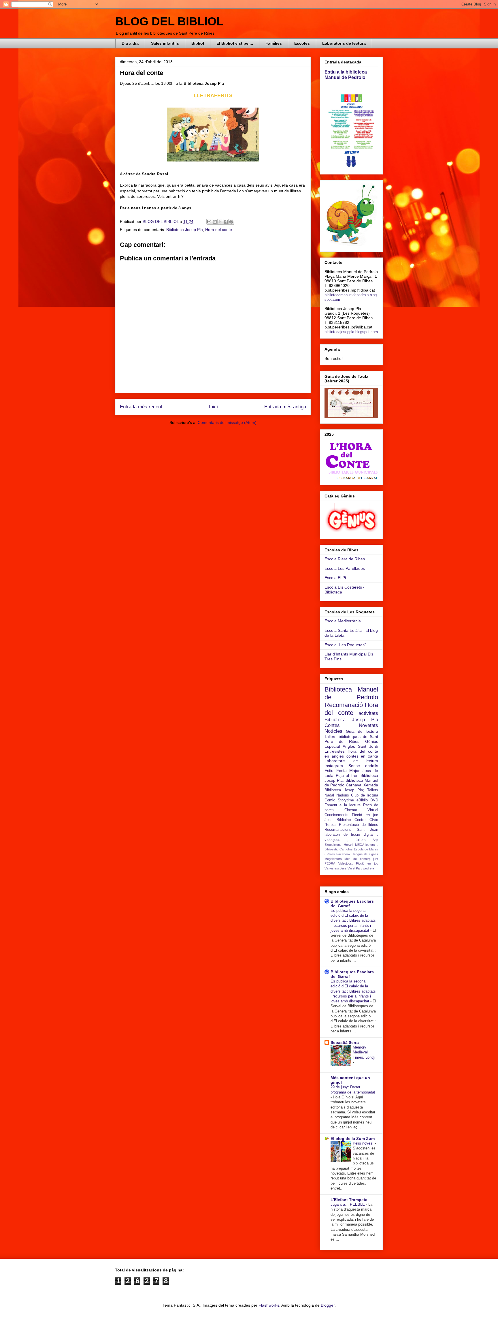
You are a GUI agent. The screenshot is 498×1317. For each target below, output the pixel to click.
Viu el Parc (355, 868)
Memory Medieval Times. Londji (364, 1052)
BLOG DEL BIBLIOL (169, 21)
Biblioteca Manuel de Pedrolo (351, 693)
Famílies (273, 43)
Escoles (302, 43)
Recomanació (344, 705)
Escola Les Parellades (345, 568)
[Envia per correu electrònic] (209, 222)
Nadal (329, 795)
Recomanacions (338, 830)
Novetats (368, 725)
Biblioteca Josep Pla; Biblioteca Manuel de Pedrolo (351, 780)
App (375, 839)
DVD (374, 800)
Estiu (329, 770)
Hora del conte (218, 229)
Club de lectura (364, 795)
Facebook (343, 854)
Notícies (333, 731)
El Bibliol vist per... (234, 43)
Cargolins (346, 849)
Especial (332, 746)
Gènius (371, 741)
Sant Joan (367, 830)
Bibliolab (344, 820)
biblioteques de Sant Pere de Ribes (351, 739)
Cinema (350, 810)
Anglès (349, 746)
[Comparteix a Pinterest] (231, 222)
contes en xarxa (362, 756)
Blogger (328, 1305)
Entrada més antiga (285, 406)
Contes (332, 725)
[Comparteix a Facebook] (226, 222)
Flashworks (269, 1305)
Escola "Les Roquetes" (345, 644)
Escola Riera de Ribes (345, 559)
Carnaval (354, 785)
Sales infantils (165, 43)
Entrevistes (335, 751)
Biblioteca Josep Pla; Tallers (351, 790)
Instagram (334, 765)
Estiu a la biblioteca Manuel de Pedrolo (346, 74)
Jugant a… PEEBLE (348, 1204)
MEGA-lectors (365, 844)
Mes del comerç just (361, 859)
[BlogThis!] (215, 222)
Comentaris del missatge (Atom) (227, 422)
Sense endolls (363, 765)
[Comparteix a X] (220, 222)
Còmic (330, 800)
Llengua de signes (365, 854)
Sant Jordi (368, 746)
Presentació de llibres (358, 825)
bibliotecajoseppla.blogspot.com (351, 332)
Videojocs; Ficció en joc (358, 863)
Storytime (346, 800)
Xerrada (370, 785)
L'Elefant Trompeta (349, 1199)
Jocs (329, 820)
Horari (348, 844)
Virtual (372, 810)
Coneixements (336, 815)
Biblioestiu (331, 849)
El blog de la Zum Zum (353, 1138)
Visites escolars (336, 868)
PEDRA (330, 863)
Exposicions (333, 844)
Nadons (342, 795)
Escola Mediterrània (343, 621)
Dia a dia (130, 43)
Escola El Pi (335, 577)
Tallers (330, 736)
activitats (368, 713)
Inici (213, 406)
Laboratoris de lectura (344, 43)
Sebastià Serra (345, 1042)
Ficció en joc (365, 815)
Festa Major (348, 770)
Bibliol (197, 43)
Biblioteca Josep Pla (184, 229)
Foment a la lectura (343, 805)
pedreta (368, 868)
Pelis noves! (364, 1143)
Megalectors (333, 859)
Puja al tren (347, 775)
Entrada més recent (141, 406)
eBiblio (362, 800)
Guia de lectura (362, 731)
